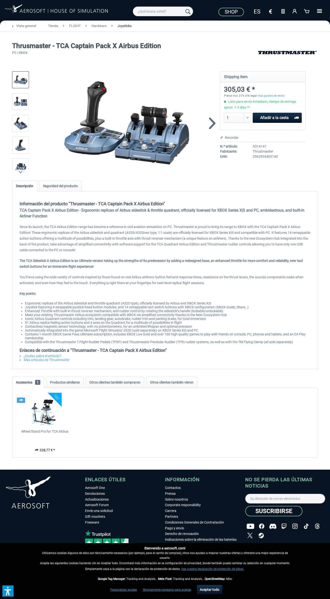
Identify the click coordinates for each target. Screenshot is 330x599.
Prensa (170, 493)
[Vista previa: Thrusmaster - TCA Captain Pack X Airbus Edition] (20, 79)
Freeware (92, 522)
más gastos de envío (271, 95)
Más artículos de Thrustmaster (46, 360)
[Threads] (317, 526)
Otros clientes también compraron (114, 382)
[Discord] (272, 526)
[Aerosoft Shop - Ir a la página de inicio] (56, 10)
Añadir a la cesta (274, 117)
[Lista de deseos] (283, 11)
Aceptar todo (209, 590)
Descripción (24, 186)
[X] (250, 535)
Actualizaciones (97, 499)
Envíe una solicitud (99, 511)
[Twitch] (284, 526)
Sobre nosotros (176, 499)
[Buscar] (188, 11)
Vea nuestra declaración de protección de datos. (212, 569)
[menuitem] (163, 11)
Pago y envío (174, 528)
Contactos (173, 488)
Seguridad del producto (60, 186)
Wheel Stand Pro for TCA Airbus (44, 431)
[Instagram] (295, 526)
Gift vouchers (95, 516)
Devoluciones (95, 493)
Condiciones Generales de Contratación (194, 522)
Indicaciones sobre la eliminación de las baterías (201, 539)
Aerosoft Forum (97, 505)
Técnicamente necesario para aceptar (167, 590)
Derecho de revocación (182, 534)
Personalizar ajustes (123, 590)
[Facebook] (261, 526)
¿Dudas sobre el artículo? (42, 356)
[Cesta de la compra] (307, 11)
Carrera (170, 511)
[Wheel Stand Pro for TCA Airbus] (44, 410)
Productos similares (65, 382)
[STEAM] (261, 535)
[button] (8, 591)
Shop (231, 12)
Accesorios (27, 382)
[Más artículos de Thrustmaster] (287, 58)
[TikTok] (306, 526)
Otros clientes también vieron (172, 382)
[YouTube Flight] (250, 526)
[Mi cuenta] (295, 11)
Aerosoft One (95, 488)
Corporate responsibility (183, 505)
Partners (171, 516)
